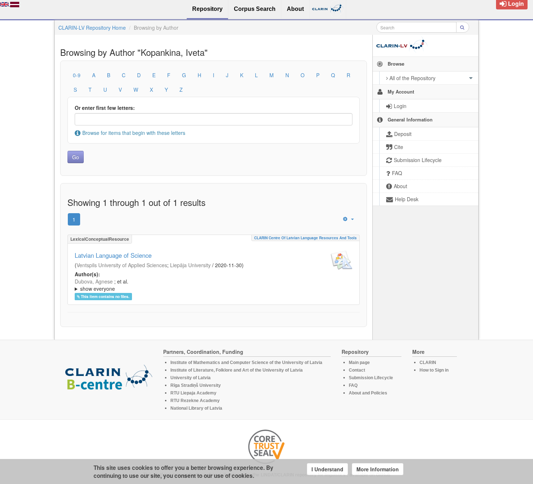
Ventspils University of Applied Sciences (122, 265)
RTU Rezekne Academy (195, 400)
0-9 (76, 75)
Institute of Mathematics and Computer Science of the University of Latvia (246, 362)
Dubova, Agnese (94, 281)
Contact (357, 370)
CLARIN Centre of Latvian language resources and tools (305, 237)
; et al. (101, 285)
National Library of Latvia (196, 408)
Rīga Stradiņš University (195, 385)
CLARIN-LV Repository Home (92, 27)
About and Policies (368, 393)
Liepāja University (190, 265)
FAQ (353, 385)
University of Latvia (190, 377)
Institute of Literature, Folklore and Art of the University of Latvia (236, 370)
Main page (359, 362)
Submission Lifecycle (371, 377)
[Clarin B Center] (108, 379)
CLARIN (428, 362)
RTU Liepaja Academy (193, 393)
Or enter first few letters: (105, 107)
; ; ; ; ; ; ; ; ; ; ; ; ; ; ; (209, 285)
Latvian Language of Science (113, 255)
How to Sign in (434, 370)
